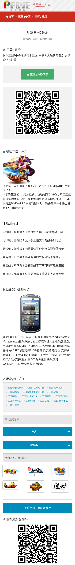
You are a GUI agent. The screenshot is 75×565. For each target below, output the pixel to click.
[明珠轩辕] (35, 471)
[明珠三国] (11, 471)
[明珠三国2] (10, 485)
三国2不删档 (13, 405)
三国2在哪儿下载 (36, 387)
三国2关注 (44, 401)
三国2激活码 (61, 396)
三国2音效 (12, 396)
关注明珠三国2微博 (36, 508)
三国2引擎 (46, 396)
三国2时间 (53, 392)
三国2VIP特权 (14, 401)
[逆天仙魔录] (60, 486)
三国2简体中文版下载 (34, 392)
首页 (11, 16)
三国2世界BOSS (29, 396)
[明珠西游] (60, 471)
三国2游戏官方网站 (57, 387)
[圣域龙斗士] (35, 486)
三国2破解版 (13, 392)
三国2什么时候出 (15, 387)
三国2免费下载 (39, 74)
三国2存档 (30, 401)
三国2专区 (24, 16)
